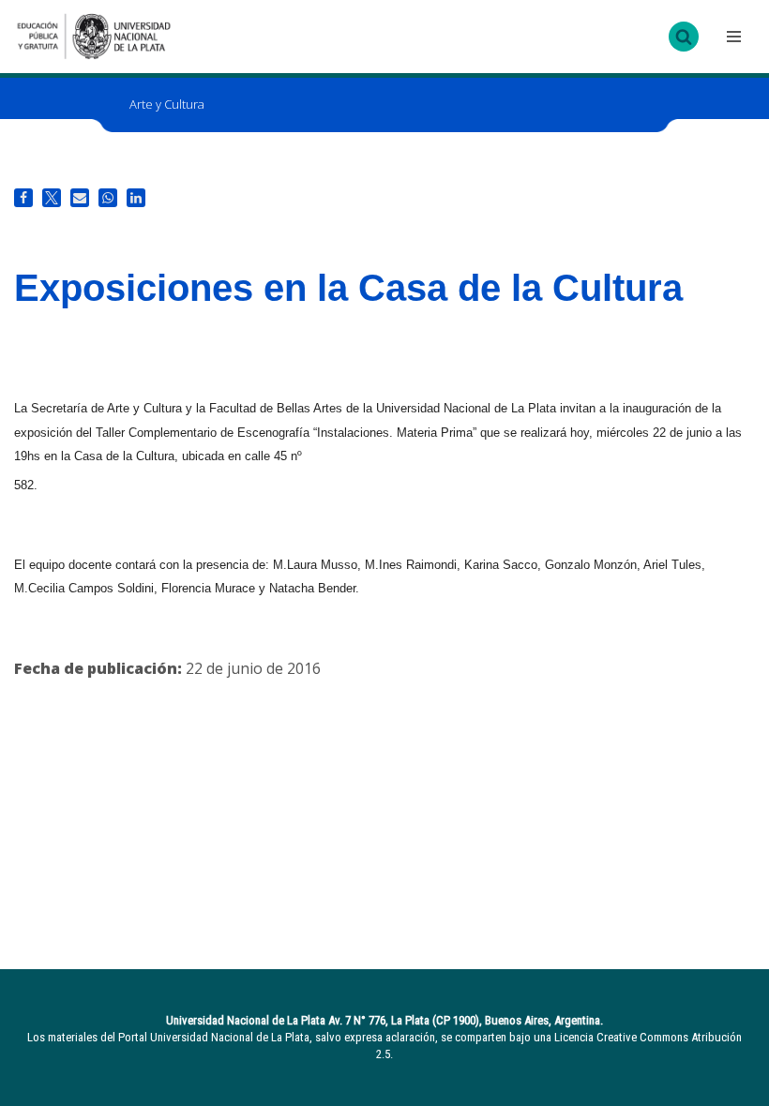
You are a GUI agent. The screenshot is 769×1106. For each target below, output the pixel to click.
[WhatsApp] (107, 197)
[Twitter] (51, 197)
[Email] (79, 197)
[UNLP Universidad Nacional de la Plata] (93, 36)
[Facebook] (23, 197)
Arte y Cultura (166, 104)
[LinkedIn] (136, 197)
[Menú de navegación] (731, 37)
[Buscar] (684, 37)
